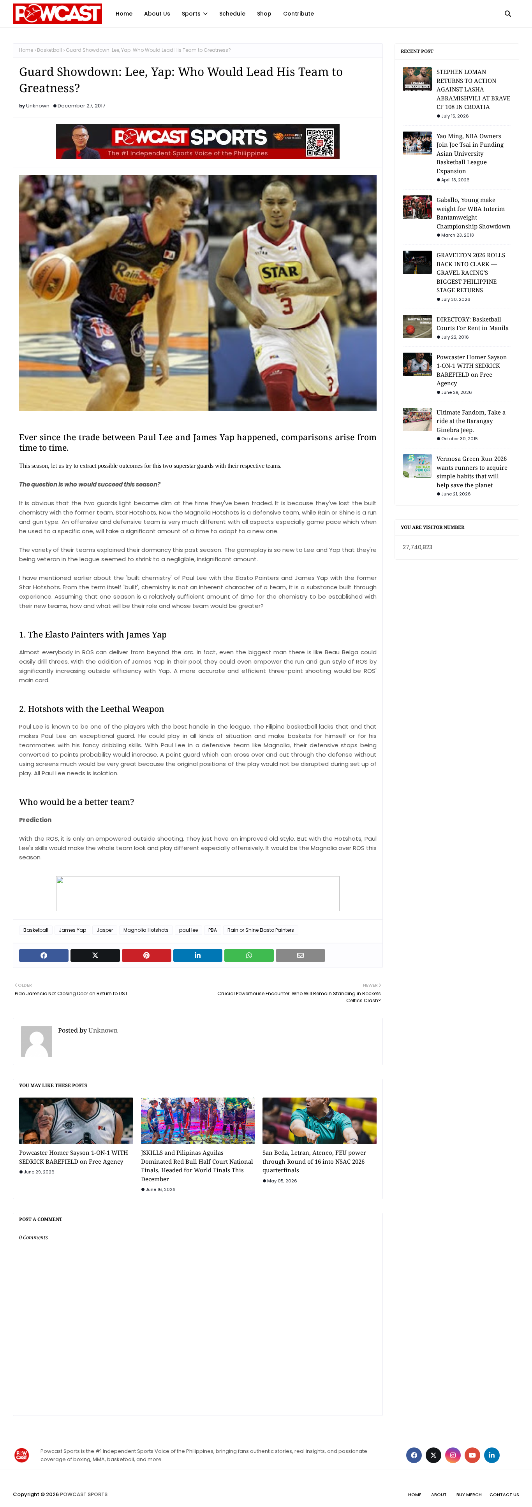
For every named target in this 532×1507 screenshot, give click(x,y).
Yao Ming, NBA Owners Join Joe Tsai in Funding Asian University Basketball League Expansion (470, 153)
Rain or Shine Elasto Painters (260, 930)
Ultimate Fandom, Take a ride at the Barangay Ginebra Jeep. (471, 421)
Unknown (37, 105)
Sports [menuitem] (191, 14)
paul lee (188, 930)
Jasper (105, 930)
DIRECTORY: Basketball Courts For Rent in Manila (473, 323)
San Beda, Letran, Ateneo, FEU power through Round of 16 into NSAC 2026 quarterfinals (314, 1161)
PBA (212, 930)
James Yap (72, 930)
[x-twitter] (433, 1455)
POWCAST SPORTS (83, 1494)
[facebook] (414, 1455)
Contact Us (504, 1494)
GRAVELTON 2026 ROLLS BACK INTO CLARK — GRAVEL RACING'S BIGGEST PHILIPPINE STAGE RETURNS (471, 272)
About (439, 1494)
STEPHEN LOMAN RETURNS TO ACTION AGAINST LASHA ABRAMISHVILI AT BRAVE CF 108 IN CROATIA (473, 89)
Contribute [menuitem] (298, 14)
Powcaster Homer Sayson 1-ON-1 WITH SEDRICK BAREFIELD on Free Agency (73, 1157)
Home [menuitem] (124, 14)
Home (26, 50)
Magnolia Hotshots (146, 930)
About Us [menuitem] (157, 14)
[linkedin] (492, 1455)
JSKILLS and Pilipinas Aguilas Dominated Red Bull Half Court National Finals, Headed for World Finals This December (197, 1166)
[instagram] (453, 1455)
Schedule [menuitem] (232, 14)
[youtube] (472, 1455)
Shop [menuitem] (264, 14)
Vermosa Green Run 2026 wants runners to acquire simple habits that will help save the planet (472, 472)
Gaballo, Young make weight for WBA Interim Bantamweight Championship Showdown (474, 213)
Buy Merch (469, 1494)
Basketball (49, 50)
